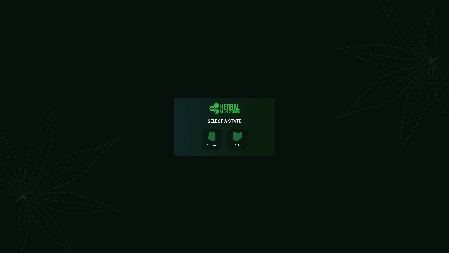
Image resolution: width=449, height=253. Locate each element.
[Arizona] (211, 136)
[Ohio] (237, 136)
